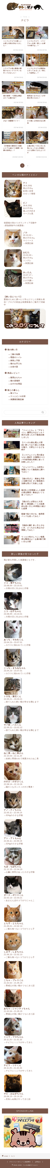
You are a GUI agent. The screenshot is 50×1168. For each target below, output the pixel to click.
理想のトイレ (16, 357)
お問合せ (38, 1162)
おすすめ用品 (16, 384)
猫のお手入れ (16, 364)
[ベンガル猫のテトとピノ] (25, 10)
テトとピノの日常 (18, 396)
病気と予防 (15, 361)
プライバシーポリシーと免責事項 (20, 1162)
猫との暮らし (13, 390)
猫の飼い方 (12, 349)
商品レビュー (13, 373)
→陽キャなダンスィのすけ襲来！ (19, 787)
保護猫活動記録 (17, 399)
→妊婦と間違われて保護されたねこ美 (21, 758)
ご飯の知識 (15, 354)
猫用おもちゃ (16, 378)
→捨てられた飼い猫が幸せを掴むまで (21, 702)
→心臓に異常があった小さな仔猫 (19, 872)
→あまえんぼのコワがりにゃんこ (19, 900)
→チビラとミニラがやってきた (18, 1042)
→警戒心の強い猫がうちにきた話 (19, 985)
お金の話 (14, 367)
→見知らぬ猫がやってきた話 (17, 1099)
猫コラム (14, 393)
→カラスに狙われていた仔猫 (17, 645)
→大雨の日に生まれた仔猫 (16, 588)
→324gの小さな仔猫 (13, 815)
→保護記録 (28, 243)
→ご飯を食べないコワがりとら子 (19, 929)
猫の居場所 (15, 381)
